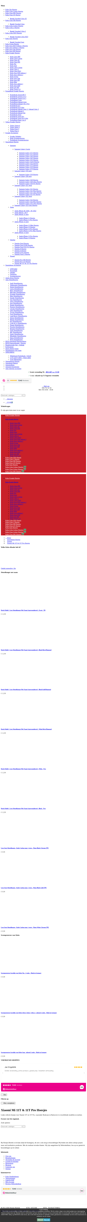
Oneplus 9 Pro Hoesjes (21, 252)
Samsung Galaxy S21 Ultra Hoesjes (30, 193)
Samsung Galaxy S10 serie (23, 171)
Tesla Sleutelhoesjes (16, 330)
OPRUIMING (9, 352)
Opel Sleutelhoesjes (16, 310)
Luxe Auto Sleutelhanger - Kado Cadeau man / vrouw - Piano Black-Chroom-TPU (25, 848)
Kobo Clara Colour (16, 58)
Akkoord (40, 1220)
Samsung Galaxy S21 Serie (23, 185)
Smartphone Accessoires (13, 265)
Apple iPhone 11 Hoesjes (27, 218)
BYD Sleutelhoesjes (16, 339)
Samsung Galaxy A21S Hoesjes (29, 162)
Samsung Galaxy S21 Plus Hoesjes (30, 191)
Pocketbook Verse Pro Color (19, 118)
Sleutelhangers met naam (13, 350)
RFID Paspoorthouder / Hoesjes (15, 343)
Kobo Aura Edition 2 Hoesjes (14, 48)
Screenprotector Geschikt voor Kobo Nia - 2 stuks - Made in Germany (21, 973)
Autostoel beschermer (12, 367)
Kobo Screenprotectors (17, 138)
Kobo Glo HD (14, 87)
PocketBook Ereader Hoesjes (14, 91)
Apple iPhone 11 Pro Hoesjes (28, 220)
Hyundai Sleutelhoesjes (17, 294)
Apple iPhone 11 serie (21, 214)
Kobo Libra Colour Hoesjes (14, 26)
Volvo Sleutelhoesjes (16, 301)
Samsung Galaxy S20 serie (23, 176)
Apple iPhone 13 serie (21, 232)
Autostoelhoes (9, 365)
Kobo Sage (13, 66)
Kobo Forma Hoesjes (12, 44)
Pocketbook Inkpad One (17, 113)
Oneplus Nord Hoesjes (21, 243)
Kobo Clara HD (15, 62)
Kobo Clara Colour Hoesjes (14, 11)
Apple (12, 207)
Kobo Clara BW (15, 57)
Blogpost (8, 1165)
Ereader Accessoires (11, 133)
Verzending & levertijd (12, 1160)
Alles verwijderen (8, 1103)
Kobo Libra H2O (15, 71)
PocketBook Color (16, 100)
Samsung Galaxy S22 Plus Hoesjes (30, 202)
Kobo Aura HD (15, 80)
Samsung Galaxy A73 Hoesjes (28, 169)
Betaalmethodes (10, 1158)
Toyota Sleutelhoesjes (17, 312)
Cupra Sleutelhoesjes (16, 289)
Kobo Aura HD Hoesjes (13, 51)
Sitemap (8, 1169)
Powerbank (13, 271)
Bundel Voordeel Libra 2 (18, 31)
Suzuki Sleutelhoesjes (17, 298)
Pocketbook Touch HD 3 (18, 95)
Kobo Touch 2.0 (15, 89)
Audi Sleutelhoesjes (16, 283)
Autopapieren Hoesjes (12, 361)
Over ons (8, 1156)
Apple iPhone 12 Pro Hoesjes (28, 229)
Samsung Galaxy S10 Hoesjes (28, 174)
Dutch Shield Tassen (11, 349)
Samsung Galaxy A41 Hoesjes (28, 158)
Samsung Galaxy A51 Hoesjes (28, 154)
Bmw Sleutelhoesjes (16, 291)
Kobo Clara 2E (15, 60)
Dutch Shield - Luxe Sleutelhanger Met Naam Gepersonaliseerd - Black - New (23, 808)
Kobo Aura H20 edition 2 (18, 73)
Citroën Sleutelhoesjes (17, 309)
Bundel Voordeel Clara (17, 24)
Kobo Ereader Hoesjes (12, 53)
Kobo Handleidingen (12, 1176)
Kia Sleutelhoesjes (16, 321)
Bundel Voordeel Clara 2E (18, 18)
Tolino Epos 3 (14, 129)
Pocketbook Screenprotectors (19, 140)
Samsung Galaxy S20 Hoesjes (28, 180)
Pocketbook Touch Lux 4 (18, 96)
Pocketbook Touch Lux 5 (18, 98)
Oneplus (12, 240)
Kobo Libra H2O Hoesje (13, 520)
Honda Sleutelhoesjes (17, 305)
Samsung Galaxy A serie (22, 149)
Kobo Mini (13, 82)
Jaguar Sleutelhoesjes (16, 318)
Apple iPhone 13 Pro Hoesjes (28, 236)
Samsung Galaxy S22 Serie (23, 196)
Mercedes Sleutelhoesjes (17, 292)
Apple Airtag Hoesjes (12, 278)
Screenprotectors (15, 276)
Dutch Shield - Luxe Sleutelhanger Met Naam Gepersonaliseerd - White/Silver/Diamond (26, 729)
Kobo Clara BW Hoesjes (13, 13)
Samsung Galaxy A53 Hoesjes (28, 167)
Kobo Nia (13, 64)
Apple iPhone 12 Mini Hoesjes (29, 225)
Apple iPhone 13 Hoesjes (27, 238)
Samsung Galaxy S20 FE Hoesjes (29, 184)
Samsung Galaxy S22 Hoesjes (28, 200)
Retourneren (9, 1163)
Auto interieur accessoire (13, 368)
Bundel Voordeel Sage (17, 42)
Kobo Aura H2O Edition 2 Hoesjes (16, 46)
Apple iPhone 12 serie (21, 222)
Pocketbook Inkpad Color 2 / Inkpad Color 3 (24, 109)
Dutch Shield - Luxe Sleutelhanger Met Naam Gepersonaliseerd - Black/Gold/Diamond (26, 689)
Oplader (12, 272)
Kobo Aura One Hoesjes (13, 49)
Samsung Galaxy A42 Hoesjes (28, 156)
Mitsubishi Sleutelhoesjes (18, 336)
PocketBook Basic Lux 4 (18, 120)
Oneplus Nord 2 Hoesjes (22, 254)
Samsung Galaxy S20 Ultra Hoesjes (30, 182)
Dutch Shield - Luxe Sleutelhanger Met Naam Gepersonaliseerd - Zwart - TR (23, 610)
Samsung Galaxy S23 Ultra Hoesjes (25, 205)
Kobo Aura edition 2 (16, 75)
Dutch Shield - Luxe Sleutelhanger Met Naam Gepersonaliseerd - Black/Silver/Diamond (26, 650)
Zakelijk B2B (9, 1180)
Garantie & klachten (11, 1161)
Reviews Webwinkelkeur (13, 1184)
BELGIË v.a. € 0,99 (52, 372)
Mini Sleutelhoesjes (16, 296)
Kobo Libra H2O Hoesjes (13, 33)
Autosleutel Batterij (11, 363)
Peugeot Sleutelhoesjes (17, 307)
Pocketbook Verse (15, 115)
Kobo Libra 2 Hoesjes (12, 28)
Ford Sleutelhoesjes (16, 314)
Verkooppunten (10, 1178)
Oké (4, 1095)
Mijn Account (9, 1182)
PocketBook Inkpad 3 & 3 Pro (19, 104)
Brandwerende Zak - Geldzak (14, 345)
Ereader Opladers (15, 136)
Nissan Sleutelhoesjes (17, 325)
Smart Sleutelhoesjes (16, 334)
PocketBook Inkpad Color (18, 102)
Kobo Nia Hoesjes (11, 9)
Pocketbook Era (15, 106)
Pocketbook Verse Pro (17, 116)
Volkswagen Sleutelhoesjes (18, 285)
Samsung (13, 145)
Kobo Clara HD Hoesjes (13, 20)
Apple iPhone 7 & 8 (20, 213)
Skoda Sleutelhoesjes (16, 287)
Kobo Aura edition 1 (16, 84)
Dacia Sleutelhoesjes (16, 338)
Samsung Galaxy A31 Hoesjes (28, 160)
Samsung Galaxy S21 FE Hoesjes (29, 194)
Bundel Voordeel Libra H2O (19, 37)
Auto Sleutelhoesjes (11, 280)
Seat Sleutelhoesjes (16, 303)
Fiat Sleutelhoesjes (16, 300)
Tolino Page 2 (14, 131)
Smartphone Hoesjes (11, 142)
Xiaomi (12, 256)
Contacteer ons (10, 1167)
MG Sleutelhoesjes (16, 332)
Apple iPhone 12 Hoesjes (27, 227)
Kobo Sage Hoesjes (11, 38)
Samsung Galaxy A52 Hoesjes (28, 164)
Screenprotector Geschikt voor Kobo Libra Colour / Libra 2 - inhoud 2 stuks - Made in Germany (29, 1013)
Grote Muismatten (16, 359)
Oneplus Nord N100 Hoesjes (23, 245)
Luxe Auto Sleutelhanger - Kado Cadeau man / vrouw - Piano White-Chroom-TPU (25, 927)
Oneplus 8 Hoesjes (20, 249)
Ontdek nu (8, 568)
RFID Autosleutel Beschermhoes (15, 341)
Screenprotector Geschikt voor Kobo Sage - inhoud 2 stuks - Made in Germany (24, 1052)
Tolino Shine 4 (14, 127)
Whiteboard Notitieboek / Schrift (20, 356)
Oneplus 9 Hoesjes (20, 251)
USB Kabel (13, 269)
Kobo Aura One (15, 78)
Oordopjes (13, 274)
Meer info (47, 1220)
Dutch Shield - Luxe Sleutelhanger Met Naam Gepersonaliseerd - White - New (23, 769)
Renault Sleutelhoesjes (17, 329)
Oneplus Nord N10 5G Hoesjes (24, 247)
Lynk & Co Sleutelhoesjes (18, 323)
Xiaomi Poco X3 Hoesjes (22, 261)
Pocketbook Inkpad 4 (17, 111)
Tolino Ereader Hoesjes (12, 122)
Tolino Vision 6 (15, 125)
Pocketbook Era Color (17, 107)
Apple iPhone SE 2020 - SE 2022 (25, 211)
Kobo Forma (14, 77)
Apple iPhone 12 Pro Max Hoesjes (30, 231)
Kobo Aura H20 (15, 86)
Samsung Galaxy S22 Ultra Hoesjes (30, 203)
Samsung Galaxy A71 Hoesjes (28, 153)
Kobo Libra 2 (14, 69)
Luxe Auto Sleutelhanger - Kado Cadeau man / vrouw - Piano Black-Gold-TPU (24, 888)
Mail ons (45, 386)
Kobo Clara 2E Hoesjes (12, 15)
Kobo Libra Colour (16, 67)
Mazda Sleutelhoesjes (17, 320)
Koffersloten (9, 347)
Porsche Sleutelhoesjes (17, 327)
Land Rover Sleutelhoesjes (18, 316)
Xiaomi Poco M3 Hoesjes (22, 260)
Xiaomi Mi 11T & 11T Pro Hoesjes (25, 263)
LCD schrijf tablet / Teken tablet (20, 358)
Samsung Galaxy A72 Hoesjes (28, 165)
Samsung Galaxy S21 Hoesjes (28, 189)
